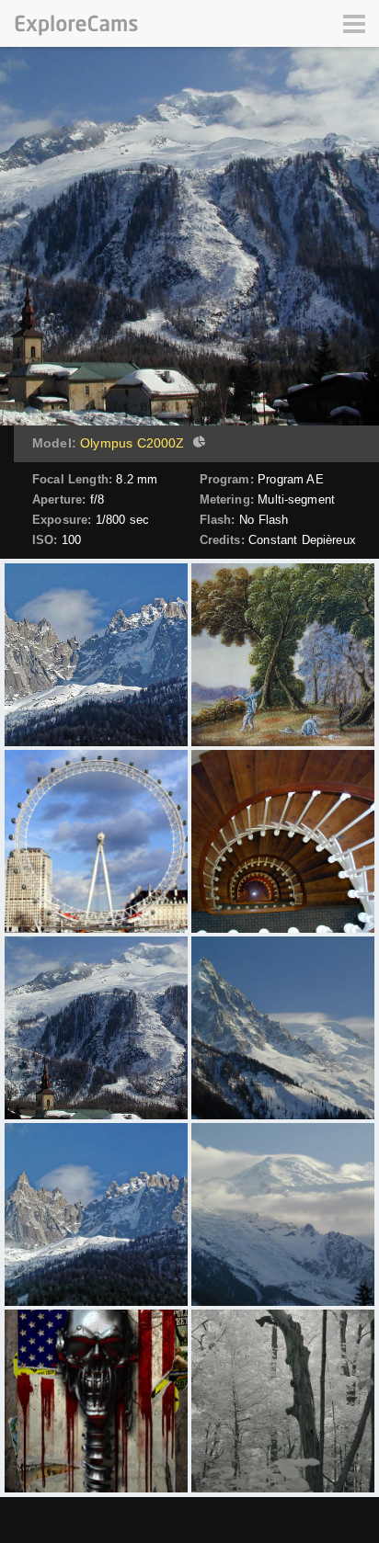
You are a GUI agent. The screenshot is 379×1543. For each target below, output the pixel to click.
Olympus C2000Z (132, 443)
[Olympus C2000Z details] (197, 443)
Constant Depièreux (302, 540)
